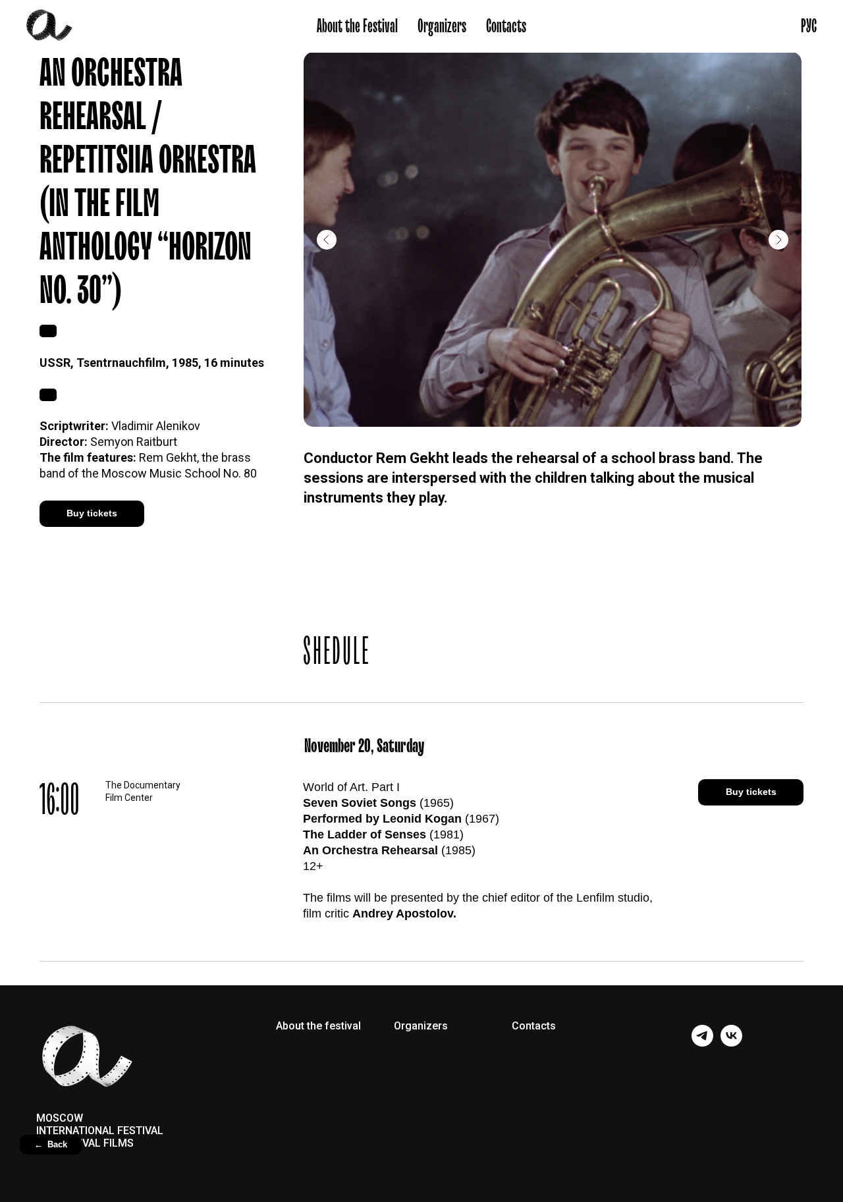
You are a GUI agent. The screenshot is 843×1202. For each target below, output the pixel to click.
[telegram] (702, 1043)
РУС (809, 26)
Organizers (442, 26)
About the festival (318, 1026)
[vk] (731, 1043)
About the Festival (357, 26)
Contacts (506, 26)
